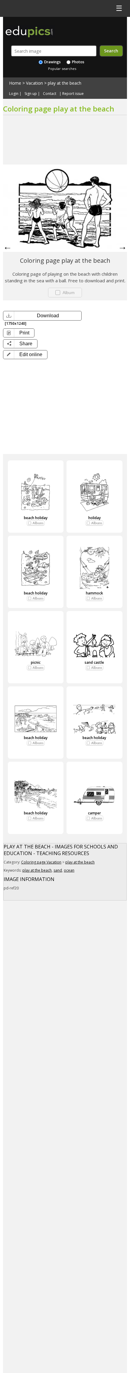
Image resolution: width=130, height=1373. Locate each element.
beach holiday (35, 517)
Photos (77, 61)
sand (58, 870)
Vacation (34, 83)
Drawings (52, 61)
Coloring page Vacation (41, 862)
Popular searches (62, 68)
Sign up (30, 94)
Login (13, 94)
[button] (25, 354)
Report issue (73, 94)
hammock (94, 593)
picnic (36, 662)
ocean (69, 870)
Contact (49, 94)
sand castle (94, 662)
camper (94, 813)
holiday (94, 517)
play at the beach (64, 83)
